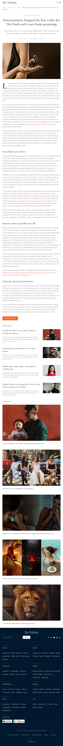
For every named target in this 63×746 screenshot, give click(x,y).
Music (13, 692)
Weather (23, 707)
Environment (36, 677)
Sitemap (53, 735)
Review (40, 707)
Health (13, 653)
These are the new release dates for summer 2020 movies (20, 578)
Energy (45, 692)
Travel (4, 699)
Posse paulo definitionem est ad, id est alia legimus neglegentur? (26, 122)
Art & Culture (6, 692)
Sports (35, 648)
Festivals (24, 689)
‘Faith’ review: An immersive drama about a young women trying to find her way (28, 533)
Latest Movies (6, 401)
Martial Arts (36, 653)
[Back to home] (9, 2)
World (13, 656)
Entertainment (7, 684)
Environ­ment (6, 653)
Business (35, 684)
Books (25, 692)
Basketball (47, 656)
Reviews (12, 674)
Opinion (35, 704)
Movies (41, 39)
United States (6, 656)
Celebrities (19, 692)
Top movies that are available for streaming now (17, 489)
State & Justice (25, 656)
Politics (4, 648)
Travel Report (15, 704)
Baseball (51, 653)
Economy (25, 653)
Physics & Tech (48, 674)
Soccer (41, 656)
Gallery (35, 707)
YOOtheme (43, 730)
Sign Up (26, 637)
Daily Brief (42, 704)
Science (35, 666)
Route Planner (6, 710)
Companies (48, 689)
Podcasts (17, 689)
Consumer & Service (54, 692)
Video (55, 704)
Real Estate (56, 689)
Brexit (18, 656)
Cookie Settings (36, 735)
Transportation (14, 671)
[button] (57, 2)
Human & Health (37, 674)
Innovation (5, 674)
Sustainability (6, 707)
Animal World (48, 671)
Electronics (23, 671)
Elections (5, 659)
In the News (49, 704)
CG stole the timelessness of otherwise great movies (19, 623)
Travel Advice (15, 707)
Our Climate (56, 671)
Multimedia (5, 671)
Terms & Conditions (13, 735)
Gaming (24, 674)
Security (18, 674)
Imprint (46, 735)
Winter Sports (56, 656)
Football (57, 653)
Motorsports (44, 653)
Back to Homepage (10, 318)
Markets (41, 689)
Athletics (35, 656)
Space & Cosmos (37, 671)
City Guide (23, 704)
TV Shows (11, 689)
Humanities (44, 677)
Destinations (6, 704)
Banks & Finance (37, 692)
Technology (6, 666)
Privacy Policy (25, 735)
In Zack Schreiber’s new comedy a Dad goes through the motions (23, 444)
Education (19, 653)
